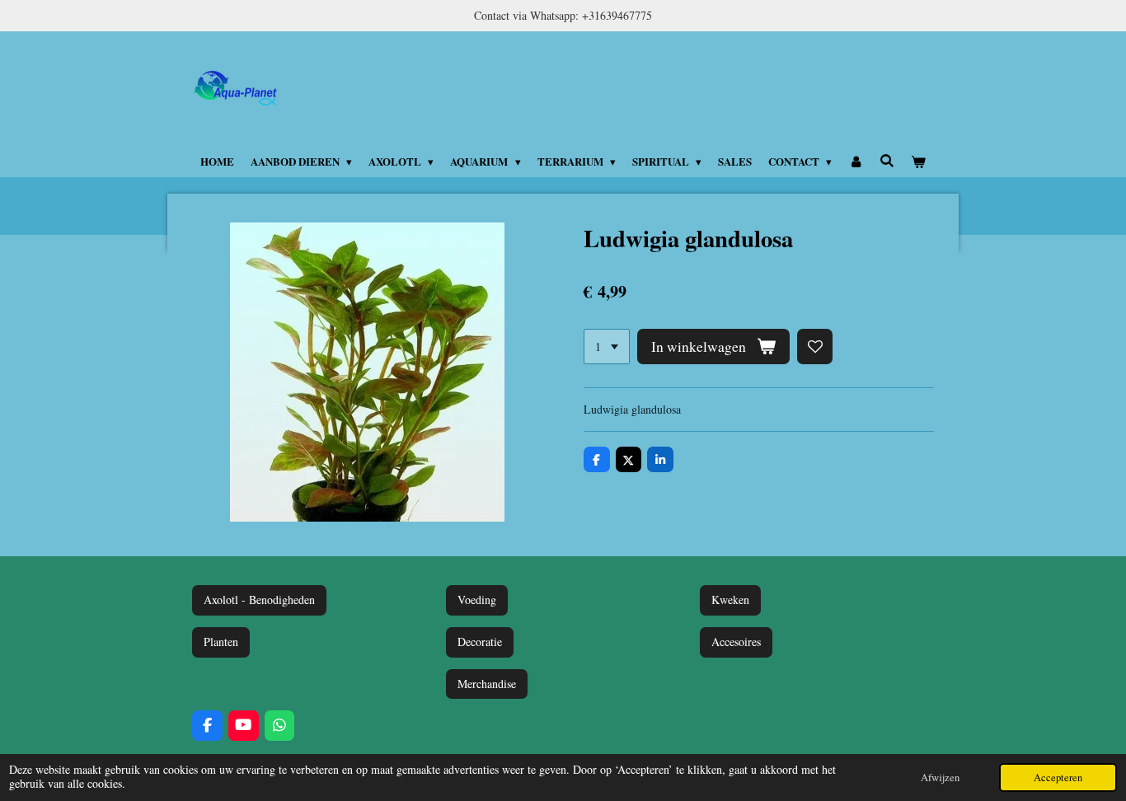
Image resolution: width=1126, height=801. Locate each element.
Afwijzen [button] (940, 778)
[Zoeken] (887, 160)
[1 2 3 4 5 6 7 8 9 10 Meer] (607, 347)
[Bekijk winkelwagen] (919, 161)
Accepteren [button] (1058, 778)
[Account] (855, 161)
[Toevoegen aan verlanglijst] (815, 347)
